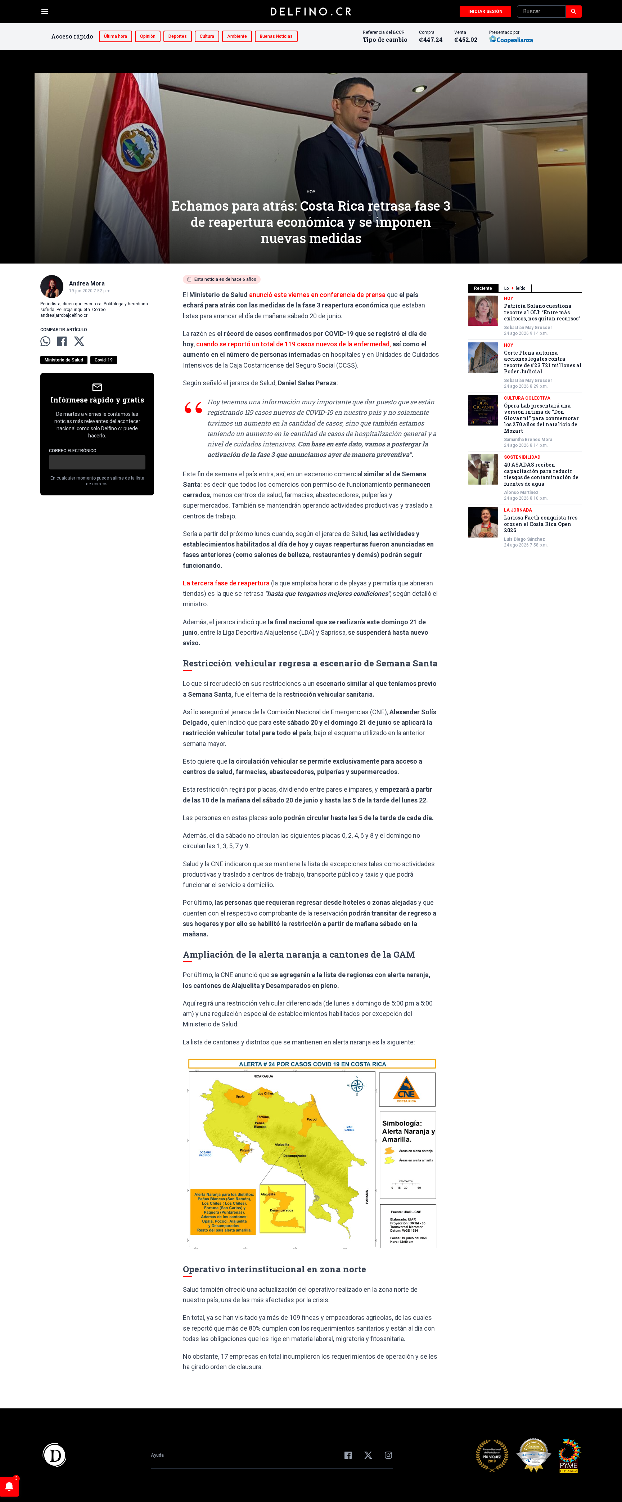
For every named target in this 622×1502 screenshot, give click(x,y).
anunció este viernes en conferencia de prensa (317, 294)
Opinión (148, 36)
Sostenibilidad (522, 457)
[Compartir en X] (79, 341)
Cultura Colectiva (527, 398)
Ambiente (237, 36)
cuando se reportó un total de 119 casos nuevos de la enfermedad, (293, 344)
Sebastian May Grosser (528, 327)
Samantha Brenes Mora (528, 439)
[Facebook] (348, 1455)
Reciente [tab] (483, 288)
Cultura (207, 36)
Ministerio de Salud (64, 360)
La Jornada (518, 510)
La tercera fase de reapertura (226, 583)
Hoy (311, 191)
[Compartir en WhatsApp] (45, 341)
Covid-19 (104, 360)
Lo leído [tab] (515, 288)
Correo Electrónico (72, 450)
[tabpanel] (525, 422)
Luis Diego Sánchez (524, 539)
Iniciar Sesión (485, 11)
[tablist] (525, 288)
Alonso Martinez (521, 492)
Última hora (115, 36)
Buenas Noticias (276, 36)
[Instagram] (388, 1455)
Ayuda (157, 1455)
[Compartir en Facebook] (62, 341)
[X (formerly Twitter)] (368, 1455)
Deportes (177, 36)
